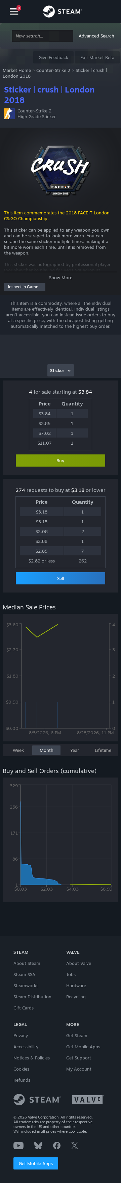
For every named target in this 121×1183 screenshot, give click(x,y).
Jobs (71, 974)
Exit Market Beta (97, 57)
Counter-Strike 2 (53, 70)
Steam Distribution (32, 996)
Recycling (76, 996)
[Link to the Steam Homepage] (62, 12)
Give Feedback (53, 57)
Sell (60, 578)
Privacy (20, 1035)
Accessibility (25, 1046)
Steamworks (25, 985)
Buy (60, 460)
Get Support (78, 1057)
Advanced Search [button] (96, 35)
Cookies (21, 1069)
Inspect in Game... (24, 286)
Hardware (76, 985)
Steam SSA (24, 974)
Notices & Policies (31, 1057)
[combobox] (42, 36)
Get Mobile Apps (36, 1163)
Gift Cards (23, 1007)
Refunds (21, 1080)
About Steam (26, 963)
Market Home (17, 70)
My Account (78, 1069)
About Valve (78, 963)
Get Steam (76, 1035)
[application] (60, 681)
